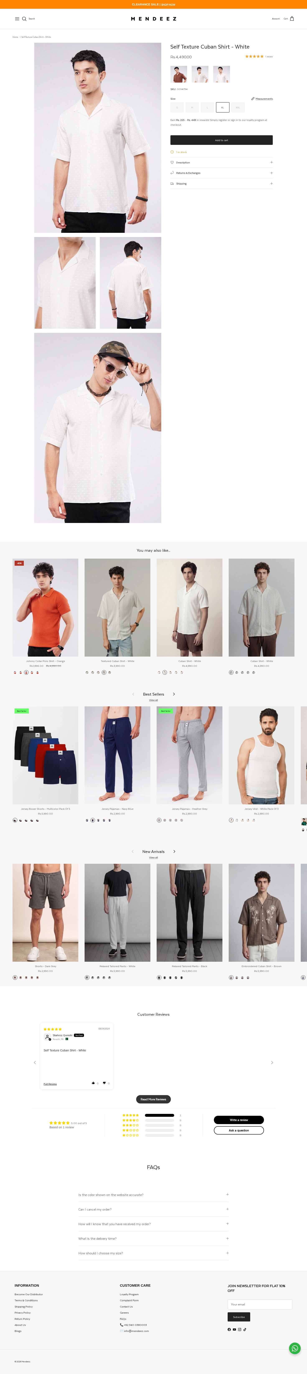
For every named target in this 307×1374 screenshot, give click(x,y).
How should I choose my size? (100, 1253)
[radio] (178, 74)
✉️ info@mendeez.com (134, 1331)
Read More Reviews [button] (153, 1099)
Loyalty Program (129, 1294)
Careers (124, 1312)
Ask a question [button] (239, 1130)
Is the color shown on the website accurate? (110, 1194)
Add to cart (221, 140)
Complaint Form (129, 1300)
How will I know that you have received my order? (114, 1223)
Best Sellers (153, 694)
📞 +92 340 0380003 (133, 1325)
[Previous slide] (35, 1062)
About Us (20, 1325)
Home (15, 37)
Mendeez (26, 1361)
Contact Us (126, 1306)
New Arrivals (153, 851)
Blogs (18, 1331)
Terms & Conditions (26, 1300)
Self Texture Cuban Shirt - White (36, 37)
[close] (17, 18)
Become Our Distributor (29, 1294)
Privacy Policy (22, 1312)
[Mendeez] (153, 19)
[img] (53, 1029)
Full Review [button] (50, 1084)
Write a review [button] (239, 1119)
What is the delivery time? (97, 1238)
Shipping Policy (24, 1306)
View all (153, 700)
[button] (93, 1083)
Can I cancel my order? (95, 1209)
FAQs (123, 1319)
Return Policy (22, 1319)
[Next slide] (272, 1062)
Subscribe (239, 1317)
